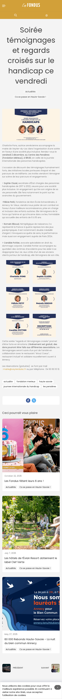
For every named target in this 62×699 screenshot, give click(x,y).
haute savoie (45, 381)
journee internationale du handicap (21, 386)
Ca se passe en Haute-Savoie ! (30, 96)
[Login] (47, 15)
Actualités (30, 91)
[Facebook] (28, 400)
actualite (8, 381)
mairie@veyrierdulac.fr (14, 369)
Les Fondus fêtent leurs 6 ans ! (24, 481)
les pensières (49, 386)
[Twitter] (34, 400)
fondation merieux (26, 381)
